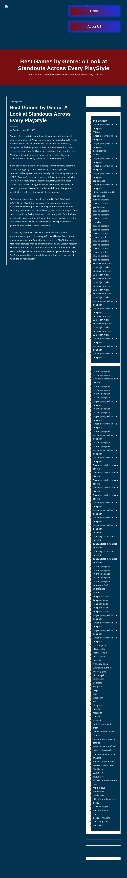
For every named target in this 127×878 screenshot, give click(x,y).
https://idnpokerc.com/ (104, 798)
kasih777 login (100, 652)
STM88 (96, 132)
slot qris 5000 (99, 150)
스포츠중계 (98, 772)
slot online (98, 825)
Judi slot (97, 708)
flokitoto (97, 532)
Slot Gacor (98, 768)
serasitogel (98, 678)
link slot (97, 716)
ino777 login (99, 656)
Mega (95, 690)
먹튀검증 (97, 720)
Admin (14, 130)
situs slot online (100, 810)
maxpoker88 (99, 787)
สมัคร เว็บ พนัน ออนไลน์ (104, 746)
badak (96, 154)
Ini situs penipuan (101, 371)
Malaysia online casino (104, 765)
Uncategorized (16, 101)
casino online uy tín (102, 750)
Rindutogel (98, 675)
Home (30, 74)
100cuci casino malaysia (104, 761)
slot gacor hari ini (101, 817)
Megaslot (97, 712)
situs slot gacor (100, 821)
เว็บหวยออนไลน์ (100, 585)
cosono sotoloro (101, 199)
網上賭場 (97, 757)
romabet (97, 222)
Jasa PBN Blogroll (101, 806)
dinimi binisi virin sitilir (104, 192)
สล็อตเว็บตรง (99, 588)
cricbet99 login (100, 120)
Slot (95, 693)
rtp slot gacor (99, 645)
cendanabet (99, 791)
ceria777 (97, 660)
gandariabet (99, 180)
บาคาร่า (96, 592)
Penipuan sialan (100, 596)
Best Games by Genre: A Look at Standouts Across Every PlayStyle (70, 74)
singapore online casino (104, 753)
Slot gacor (98, 686)
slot (95, 814)
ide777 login (99, 648)
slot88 (96, 802)
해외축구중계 (99, 671)
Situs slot (97, 682)
